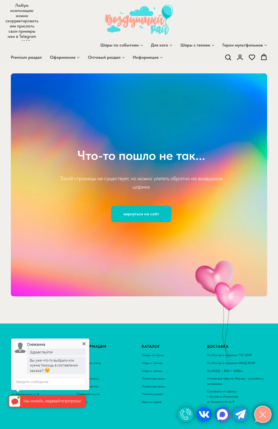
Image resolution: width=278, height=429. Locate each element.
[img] (186, 414)
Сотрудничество (88, 421)
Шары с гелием (195, 45)
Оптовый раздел (104, 57)
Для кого (159, 45)
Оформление (62, 57)
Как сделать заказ (89, 397)
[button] (228, 57)
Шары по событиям (119, 45)
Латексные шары (153, 413)
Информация (146, 57)
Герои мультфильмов (242, 45)
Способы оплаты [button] (88, 413)
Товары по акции (153, 390)
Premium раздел (26, 57)
